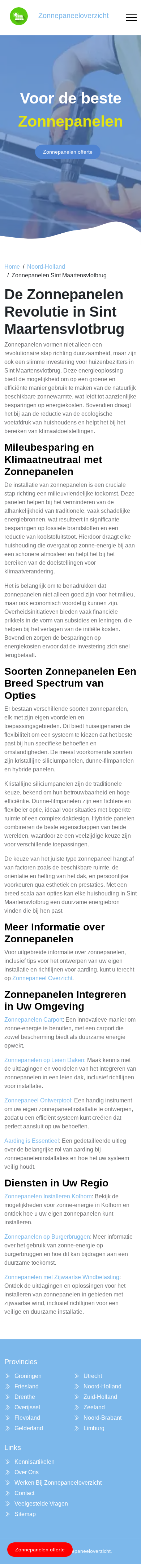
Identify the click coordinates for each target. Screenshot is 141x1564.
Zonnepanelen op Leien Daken (44, 1060)
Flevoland (26, 1418)
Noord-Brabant (101, 1418)
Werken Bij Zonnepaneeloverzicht (57, 1483)
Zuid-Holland (99, 1397)
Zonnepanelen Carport (33, 1020)
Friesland (26, 1386)
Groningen (27, 1376)
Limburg (93, 1428)
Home (12, 267)
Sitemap (24, 1514)
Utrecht (92, 1376)
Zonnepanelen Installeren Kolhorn (48, 1196)
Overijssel (26, 1407)
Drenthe (24, 1397)
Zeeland (93, 1407)
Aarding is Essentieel (31, 1141)
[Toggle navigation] (131, 18)
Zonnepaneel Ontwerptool (37, 1100)
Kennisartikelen (34, 1462)
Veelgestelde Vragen (40, 1504)
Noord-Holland (46, 267)
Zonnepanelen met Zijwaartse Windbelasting (61, 1277)
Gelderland (28, 1428)
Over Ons (26, 1472)
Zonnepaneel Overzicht (42, 978)
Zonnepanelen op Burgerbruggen (47, 1237)
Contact (23, 1493)
